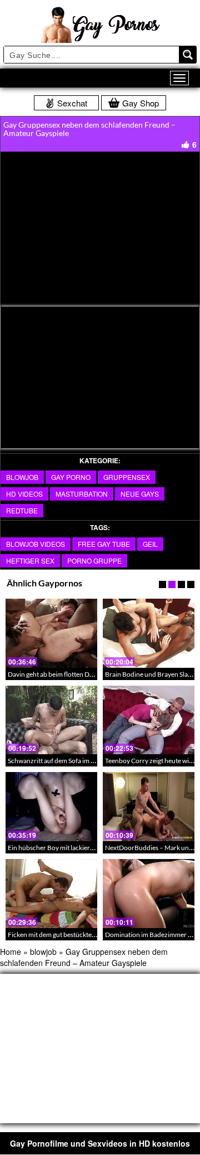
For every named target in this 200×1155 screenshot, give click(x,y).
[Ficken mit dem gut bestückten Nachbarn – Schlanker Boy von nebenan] (51, 893)
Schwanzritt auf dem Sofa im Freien (58, 760)
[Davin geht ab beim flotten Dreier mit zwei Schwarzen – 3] (51, 633)
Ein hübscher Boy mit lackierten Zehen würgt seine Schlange (94, 847)
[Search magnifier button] (188, 55)
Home (10, 951)
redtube (22, 510)
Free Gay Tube (104, 544)
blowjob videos (35, 544)
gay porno (71, 477)
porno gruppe (94, 560)
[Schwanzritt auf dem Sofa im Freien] (51, 720)
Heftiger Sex (30, 560)
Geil (150, 544)
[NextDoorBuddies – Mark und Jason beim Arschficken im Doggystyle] (148, 806)
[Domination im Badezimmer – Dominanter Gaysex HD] (148, 893)
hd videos (24, 493)
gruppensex (126, 477)
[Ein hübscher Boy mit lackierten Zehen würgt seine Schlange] (51, 806)
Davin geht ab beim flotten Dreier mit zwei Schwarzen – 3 (90, 674)
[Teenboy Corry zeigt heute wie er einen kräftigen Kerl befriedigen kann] (148, 720)
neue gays (140, 493)
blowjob (22, 477)
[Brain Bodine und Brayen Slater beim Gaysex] (148, 633)
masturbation (82, 493)
